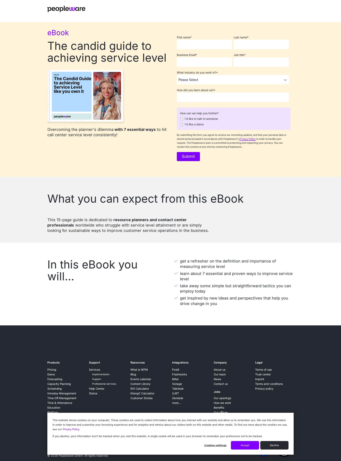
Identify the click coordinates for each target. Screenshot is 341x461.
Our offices (221, 412)
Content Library (140, 383)
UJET (175, 393)
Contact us (221, 383)
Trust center (263, 374)
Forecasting (54, 379)
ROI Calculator (139, 388)
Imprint (259, 379)
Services (94, 369)
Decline (274, 445)
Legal (258, 362)
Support (94, 362)
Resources (137, 362)
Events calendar (140, 379)
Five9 (175, 369)
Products (53, 362)
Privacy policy (264, 388)
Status (93, 393)
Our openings (222, 398)
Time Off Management (61, 398)
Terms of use (263, 369)
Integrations (180, 362)
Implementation (101, 374)
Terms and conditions (269, 383)
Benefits (219, 407)
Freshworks (179, 374)
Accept (245, 445)
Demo (51, 374)
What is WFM (139, 369)
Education (53, 407)
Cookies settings (215, 445)
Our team (220, 374)
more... (176, 402)
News (217, 379)
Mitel (175, 379)
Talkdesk (178, 388)
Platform (52, 412)
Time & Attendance (59, 402)
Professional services (104, 383)
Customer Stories (141, 398)
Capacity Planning (59, 383)
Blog (133, 374)
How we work (222, 402)
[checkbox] (233, 121)
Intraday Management (61, 393)
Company (220, 362)
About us (219, 369)
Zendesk (177, 398)
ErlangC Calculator (142, 393)
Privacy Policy (71, 429)
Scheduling (54, 388)
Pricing (51, 369)
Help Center (96, 388)
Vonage (177, 383)
